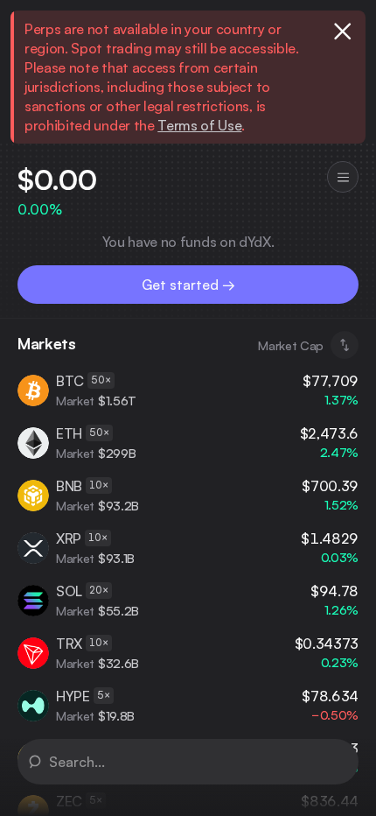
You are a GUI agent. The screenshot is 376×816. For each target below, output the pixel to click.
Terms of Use (199, 125)
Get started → (188, 284)
